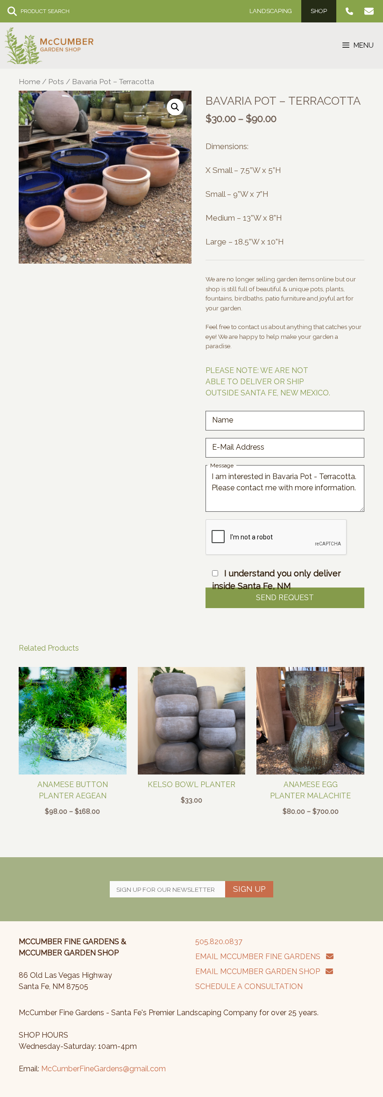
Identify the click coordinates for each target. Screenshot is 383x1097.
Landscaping (270, 10)
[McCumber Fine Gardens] (49, 45)
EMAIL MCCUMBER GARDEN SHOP (260, 971)
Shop (319, 10)
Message (222, 465)
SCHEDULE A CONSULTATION (249, 986)
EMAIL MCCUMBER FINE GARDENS (260, 956)
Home (29, 81)
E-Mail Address (238, 447)
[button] (175, 107)
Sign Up (249, 889)
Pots (56, 81)
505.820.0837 (218, 941)
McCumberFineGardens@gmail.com (103, 1068)
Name (222, 420)
